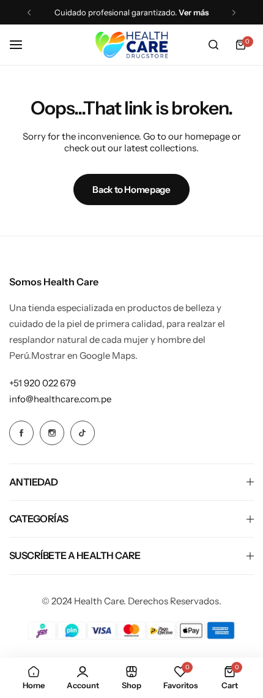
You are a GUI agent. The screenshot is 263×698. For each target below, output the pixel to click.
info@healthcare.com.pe (60, 399)
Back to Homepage (131, 189)
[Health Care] (131, 45)
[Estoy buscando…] (213, 45)
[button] (29, 12)
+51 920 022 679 (42, 383)
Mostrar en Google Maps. (84, 355)
